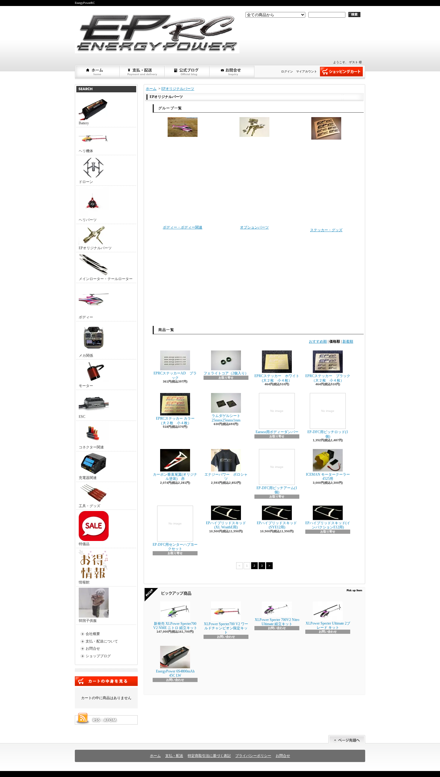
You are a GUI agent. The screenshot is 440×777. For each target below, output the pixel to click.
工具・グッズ (89, 506)
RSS (96, 720)
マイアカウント (306, 71)
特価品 (84, 544)
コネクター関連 (91, 447)
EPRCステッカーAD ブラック (175, 375)
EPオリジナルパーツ (95, 248)
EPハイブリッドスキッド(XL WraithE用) (226, 525)
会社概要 (93, 634)
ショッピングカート (341, 71)
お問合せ (232, 71)
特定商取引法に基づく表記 (209, 756)
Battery (84, 123)
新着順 (347, 341)
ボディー (86, 317)
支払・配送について (142, 71)
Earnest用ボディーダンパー (277, 421)
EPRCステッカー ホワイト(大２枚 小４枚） (276, 378)
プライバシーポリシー (253, 756)
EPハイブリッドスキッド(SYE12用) (277, 525)
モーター (86, 386)
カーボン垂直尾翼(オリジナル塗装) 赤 (175, 476)
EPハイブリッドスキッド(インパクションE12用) (327, 525)
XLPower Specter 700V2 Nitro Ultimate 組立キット (277, 622)
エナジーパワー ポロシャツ (226, 476)
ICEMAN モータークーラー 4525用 (328, 476)
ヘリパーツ (88, 220)
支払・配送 (174, 756)
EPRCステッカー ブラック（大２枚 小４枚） (327, 378)
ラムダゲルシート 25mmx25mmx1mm (228, 418)
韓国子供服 (88, 621)
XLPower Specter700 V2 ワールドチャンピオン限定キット (226, 628)
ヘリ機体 (86, 151)
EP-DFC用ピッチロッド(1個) (327, 423)
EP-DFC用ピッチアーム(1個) (277, 479)
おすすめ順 (318, 341)
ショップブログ (187, 71)
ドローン (86, 182)
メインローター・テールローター (106, 279)
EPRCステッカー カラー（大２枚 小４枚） (175, 420)
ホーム (97, 71)
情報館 (84, 582)
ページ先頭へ (346, 739)
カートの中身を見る (106, 681)
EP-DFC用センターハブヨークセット (175, 536)
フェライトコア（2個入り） (226, 373)
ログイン (287, 71)
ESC (82, 417)
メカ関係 (86, 355)
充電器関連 (88, 478)
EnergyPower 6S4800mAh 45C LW (175, 673)
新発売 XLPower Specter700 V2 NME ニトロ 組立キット (175, 626)
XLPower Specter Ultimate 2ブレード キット (328, 625)
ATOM (110, 720)
